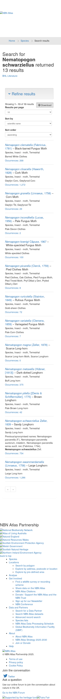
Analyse (13, 575)
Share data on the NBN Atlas (30, 588)
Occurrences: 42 (13, 412)
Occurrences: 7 (13, 336)
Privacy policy (16, 662)
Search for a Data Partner (28, 610)
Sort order (10, 129)
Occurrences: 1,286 (15, 477)
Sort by (9, 118)
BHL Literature (9, 75)
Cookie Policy (16, 665)
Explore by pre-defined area (29, 572)
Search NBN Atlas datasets (29, 613)
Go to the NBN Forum (13, 692)
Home (12, 40)
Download (46, 105)
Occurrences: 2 (13, 233)
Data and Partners (18, 607)
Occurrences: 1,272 (15, 184)
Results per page (14, 107)
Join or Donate (23, 642)
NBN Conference (24, 604)
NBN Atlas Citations (25, 591)
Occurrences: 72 (13, 312)
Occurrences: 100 (14, 257)
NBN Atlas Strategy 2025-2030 (31, 639)
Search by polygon (25, 565)
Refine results (23, 93)
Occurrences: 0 (13, 360)
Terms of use (15, 659)
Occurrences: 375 (14, 384)
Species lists (21, 620)
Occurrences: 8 (13, 287)
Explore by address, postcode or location (36, 568)
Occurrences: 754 (14, 453)
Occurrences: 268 (14, 160)
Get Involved (15, 578)
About (12, 633)
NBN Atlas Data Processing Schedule (34, 623)
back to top (5, 555)
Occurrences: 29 (13, 208)
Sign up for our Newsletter (28, 601)
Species (25, 40)
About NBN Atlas (24, 636)
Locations (14, 562)
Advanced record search (28, 617)
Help (11, 646)
